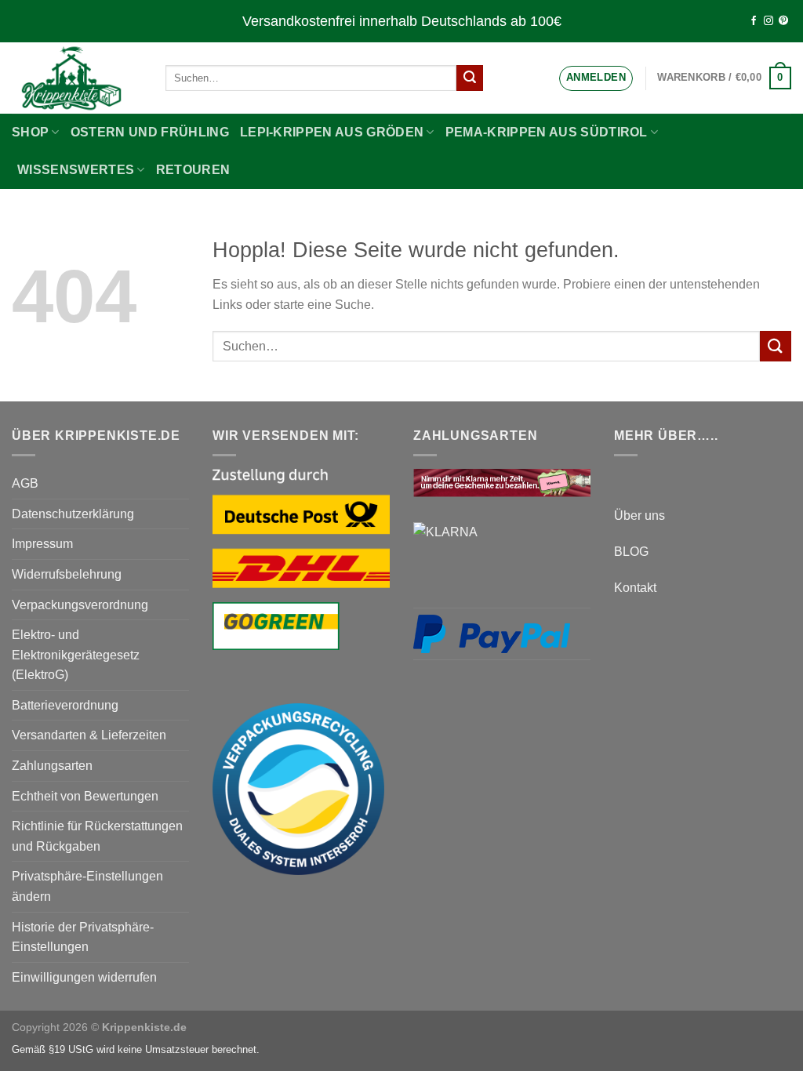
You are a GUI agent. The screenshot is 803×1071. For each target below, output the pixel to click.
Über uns (639, 515)
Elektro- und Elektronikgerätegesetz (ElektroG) (76, 654)
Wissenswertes (75, 169)
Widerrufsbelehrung (67, 574)
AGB (25, 483)
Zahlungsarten (52, 765)
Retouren (193, 169)
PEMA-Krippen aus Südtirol (546, 132)
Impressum (42, 543)
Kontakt (635, 587)
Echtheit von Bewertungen (85, 796)
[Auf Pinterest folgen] (783, 21)
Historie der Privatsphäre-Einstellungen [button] (83, 937)
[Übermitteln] (469, 78)
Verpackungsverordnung (80, 605)
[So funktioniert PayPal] (491, 633)
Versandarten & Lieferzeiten (89, 735)
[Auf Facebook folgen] (753, 21)
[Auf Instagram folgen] (768, 21)
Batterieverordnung (65, 705)
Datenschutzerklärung (73, 514)
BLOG (631, 551)
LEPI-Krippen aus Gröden (331, 132)
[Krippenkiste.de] (77, 78)
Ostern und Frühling (150, 132)
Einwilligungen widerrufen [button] (84, 977)
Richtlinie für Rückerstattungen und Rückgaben (97, 836)
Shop (30, 132)
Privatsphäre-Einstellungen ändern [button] (87, 886)
